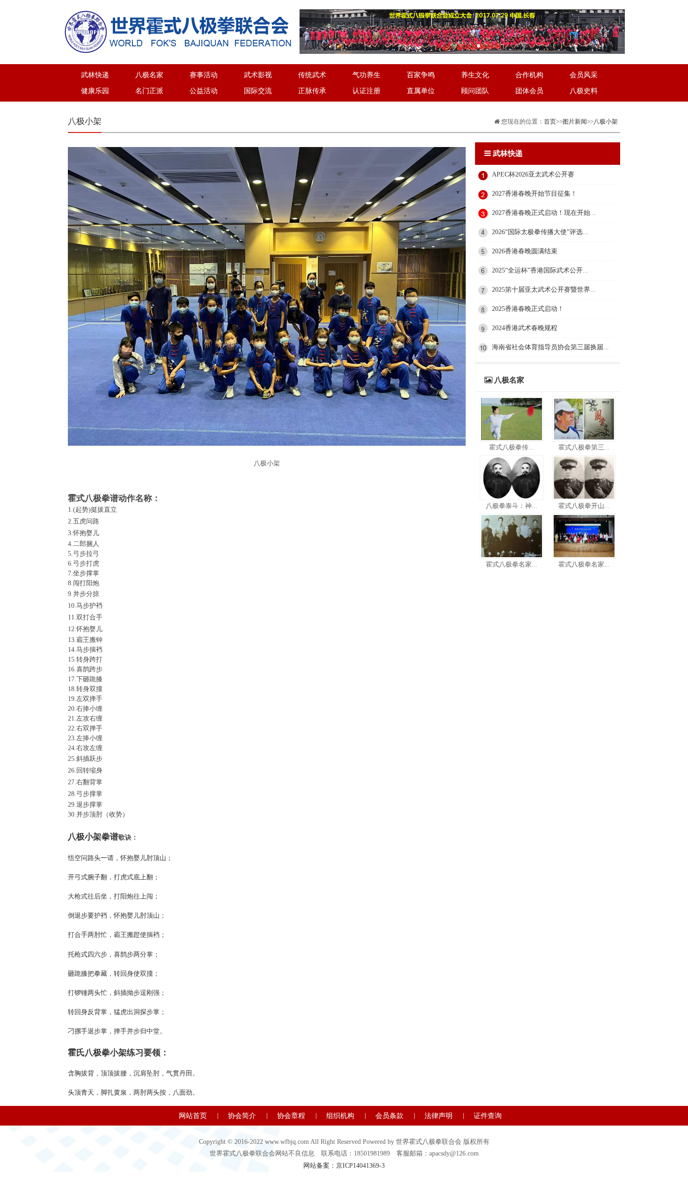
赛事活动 (204, 75)
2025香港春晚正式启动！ (528, 308)
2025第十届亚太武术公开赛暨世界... (544, 289)
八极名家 (149, 75)
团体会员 (529, 91)
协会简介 (242, 1115)
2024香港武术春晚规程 (524, 327)
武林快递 (95, 75)
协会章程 (291, 1115)
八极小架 (605, 121)
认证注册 (366, 91)
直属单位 (421, 91)
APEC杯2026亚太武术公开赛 (533, 174)
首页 (550, 121)
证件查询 (488, 1115)
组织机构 (340, 1115)
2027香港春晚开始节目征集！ (534, 193)
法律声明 (439, 1115)
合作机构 (529, 75)
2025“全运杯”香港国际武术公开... (540, 270)
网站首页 (193, 1115)
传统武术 (312, 75)
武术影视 (258, 75)
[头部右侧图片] (462, 15)
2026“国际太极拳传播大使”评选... (540, 232)
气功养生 (366, 75)
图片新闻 (575, 121)
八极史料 (584, 91)
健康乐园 (95, 91)
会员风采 (584, 75)
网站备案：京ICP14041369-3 (344, 1165)
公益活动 (204, 91)
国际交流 (258, 91)
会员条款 (389, 1115)
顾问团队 (475, 91)
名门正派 (149, 91)
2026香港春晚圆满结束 (524, 251)
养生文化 (475, 75)
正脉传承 (312, 91)
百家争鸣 (421, 75)
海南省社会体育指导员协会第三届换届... (550, 347)
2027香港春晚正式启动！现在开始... (544, 212)
